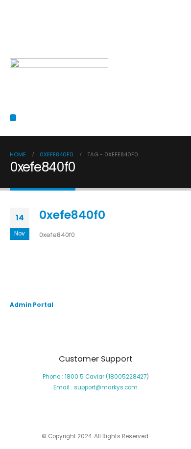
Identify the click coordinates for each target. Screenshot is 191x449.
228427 (136, 377)
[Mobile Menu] (13, 117)
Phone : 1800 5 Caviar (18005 (84, 377)
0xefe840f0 (72, 215)
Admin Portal (31, 305)
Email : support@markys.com (95, 387)
